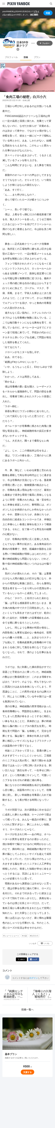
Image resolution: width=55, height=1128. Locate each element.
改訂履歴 (34, 14)
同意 (48, 12)
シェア (35, 959)
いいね (46, 943)
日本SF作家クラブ (22, 44)
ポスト (22, 959)
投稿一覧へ (27, 1009)
